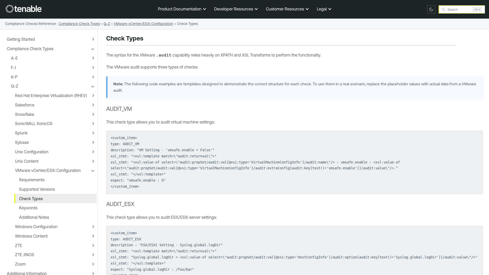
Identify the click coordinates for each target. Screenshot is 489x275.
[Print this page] (148, 39)
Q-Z (14, 86)
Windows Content (31, 236)
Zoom (20, 264)
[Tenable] (24, 8)
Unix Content (26, 161)
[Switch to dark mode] (431, 9)
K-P (14, 77)
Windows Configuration (36, 226)
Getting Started (21, 39)
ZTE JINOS (24, 254)
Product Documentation (180, 9)
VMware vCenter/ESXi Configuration (48, 170)
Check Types (31, 198)
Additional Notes (34, 217)
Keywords (28, 207)
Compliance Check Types (30, 48)
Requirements (32, 179)
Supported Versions (37, 189)
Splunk (21, 133)
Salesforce (24, 105)
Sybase (22, 142)
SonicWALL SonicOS (33, 123)
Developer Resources (234, 9)
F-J (13, 67)
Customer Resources (285, 9)
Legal (322, 9)
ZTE (18, 245)
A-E (14, 58)
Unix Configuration (31, 151)
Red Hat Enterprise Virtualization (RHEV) (51, 95)
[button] (92, 39)
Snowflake (24, 114)
